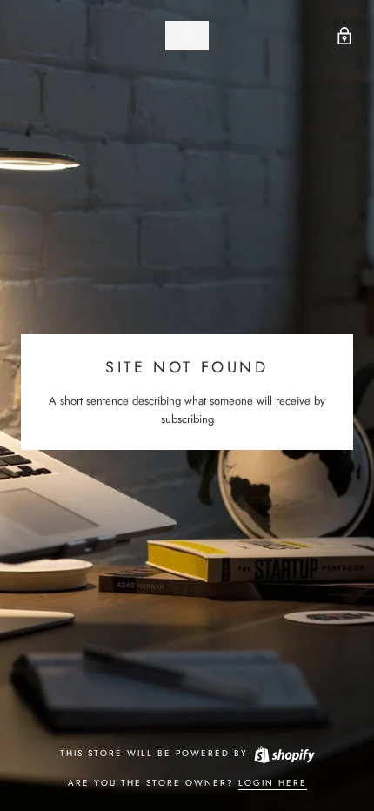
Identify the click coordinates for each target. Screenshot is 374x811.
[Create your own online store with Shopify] (283, 753)
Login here (272, 782)
